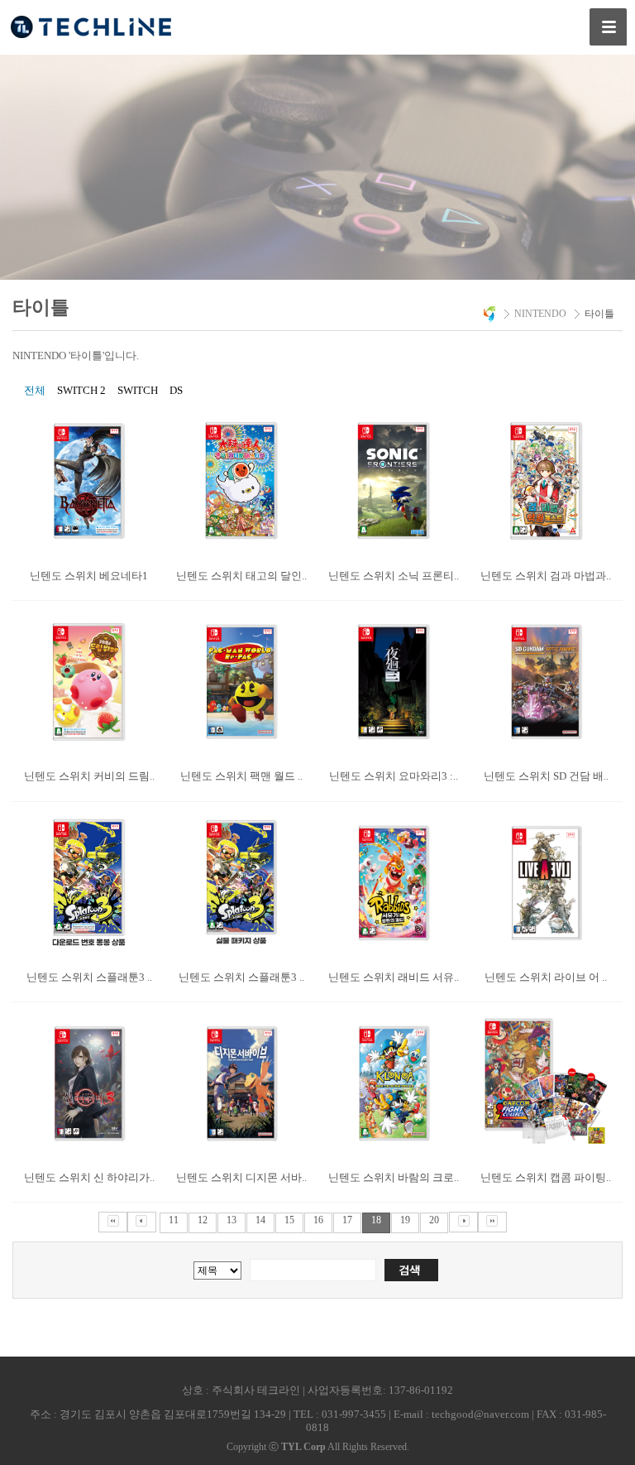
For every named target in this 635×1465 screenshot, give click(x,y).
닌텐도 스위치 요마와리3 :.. (393, 776)
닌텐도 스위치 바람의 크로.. (393, 1177)
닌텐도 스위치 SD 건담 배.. (546, 776)
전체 (34, 390)
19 (405, 1220)
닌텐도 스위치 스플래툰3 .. (89, 977)
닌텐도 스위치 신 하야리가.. (89, 1177)
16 (318, 1220)
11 (174, 1220)
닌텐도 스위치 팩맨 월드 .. (241, 776)
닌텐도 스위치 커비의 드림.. (89, 776)
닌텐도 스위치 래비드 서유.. (393, 977)
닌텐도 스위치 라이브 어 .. (546, 977)
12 (203, 1220)
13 (231, 1220)
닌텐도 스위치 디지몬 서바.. (241, 1177)
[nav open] (608, 27)
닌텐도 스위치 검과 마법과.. (545, 575)
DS (176, 390)
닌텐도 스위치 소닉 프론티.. (393, 575)
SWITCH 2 (81, 390)
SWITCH (137, 390)
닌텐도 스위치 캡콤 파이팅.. (545, 1177)
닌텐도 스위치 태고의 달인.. (241, 575)
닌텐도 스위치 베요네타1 (89, 575)
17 (347, 1220)
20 (434, 1220)
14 (260, 1220)
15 (289, 1220)
